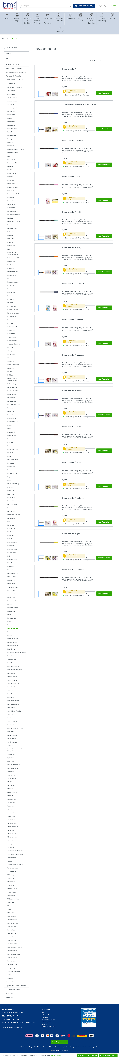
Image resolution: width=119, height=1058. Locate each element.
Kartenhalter (11, 397)
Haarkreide (10, 368)
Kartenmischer (11, 401)
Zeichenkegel (11, 930)
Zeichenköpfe (11, 940)
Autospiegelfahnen (13, 108)
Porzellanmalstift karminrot (73, 319)
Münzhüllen (10, 570)
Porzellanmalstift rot (70, 69)
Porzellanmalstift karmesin (73, 355)
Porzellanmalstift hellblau (72, 140)
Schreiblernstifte (12, 694)
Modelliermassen (12, 559)
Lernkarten (10, 494)
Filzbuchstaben (12, 275)
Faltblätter (10, 232)
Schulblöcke (11, 707)
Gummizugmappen (13, 364)
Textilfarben (11, 816)
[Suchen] (71, 6)
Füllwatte (10, 323)
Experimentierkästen (13, 228)
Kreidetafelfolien (12, 449)
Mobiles (9, 556)
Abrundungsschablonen (14, 87)
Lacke (9, 480)
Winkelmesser (11, 906)
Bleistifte (10, 170)
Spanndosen (11, 754)
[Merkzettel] (100, 5)
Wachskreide (11, 885)
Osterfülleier (11, 590)
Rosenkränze (11, 649)
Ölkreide (10, 978)
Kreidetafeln (11, 453)
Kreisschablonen (12, 459)
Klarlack (9, 425)
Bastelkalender (12, 128)
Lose (8, 521)
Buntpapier (10, 197)
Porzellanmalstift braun (71, 426)
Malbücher (10, 535)
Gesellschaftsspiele (13, 344)
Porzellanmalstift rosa (71, 176)
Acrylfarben (11, 90)
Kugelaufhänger (12, 473)
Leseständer (11, 497)
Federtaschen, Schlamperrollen (17, 258)
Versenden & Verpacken (14, 76)
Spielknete (10, 761)
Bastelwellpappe (12, 152)
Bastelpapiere (11, 135)
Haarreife (10, 371)
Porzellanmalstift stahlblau (73, 283)
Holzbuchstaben (12, 391)
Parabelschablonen (13, 607)
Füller (9, 320)
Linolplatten (11, 511)
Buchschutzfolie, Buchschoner (16, 194)
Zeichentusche (12, 957)
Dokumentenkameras (13, 214)
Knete (9, 428)
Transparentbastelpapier (15, 851)
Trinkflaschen (11, 857)
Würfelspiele (11, 913)
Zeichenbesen (11, 916)
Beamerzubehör (12, 163)
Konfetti (10, 439)
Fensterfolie (11, 268)
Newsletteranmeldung (48, 1026)
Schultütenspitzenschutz (15, 728)
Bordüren (10, 177)
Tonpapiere (11, 844)
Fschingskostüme (12, 309)
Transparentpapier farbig (15, 854)
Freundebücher (12, 306)
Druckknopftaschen (13, 221)
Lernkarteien (11, 490)
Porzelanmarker (12, 47)
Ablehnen (81, 1055)
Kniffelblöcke (11, 435)
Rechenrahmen (12, 642)
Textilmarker (11, 820)
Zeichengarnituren (13, 923)
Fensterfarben (11, 265)
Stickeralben (11, 785)
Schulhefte (10, 714)
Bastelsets (10, 142)
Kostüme (10, 442)
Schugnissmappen (13, 704)
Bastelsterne (11, 146)
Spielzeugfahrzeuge (13, 764)
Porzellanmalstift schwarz (73, 569)
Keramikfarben (11, 415)
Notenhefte (11, 580)
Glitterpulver (11, 351)
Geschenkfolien (12, 340)
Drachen (10, 218)
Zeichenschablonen (13, 954)
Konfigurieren (92, 1055)
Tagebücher (11, 806)
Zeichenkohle (11, 937)
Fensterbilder (11, 261)
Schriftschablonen (13, 700)
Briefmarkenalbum (13, 187)
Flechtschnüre (11, 296)
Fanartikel (10, 235)
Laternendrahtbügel (13, 484)
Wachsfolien (11, 878)
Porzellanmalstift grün (71, 462)
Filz (8, 278)
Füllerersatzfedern (13, 313)
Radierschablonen (13, 638)
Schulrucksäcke (12, 721)
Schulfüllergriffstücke (14, 711)
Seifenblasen (11, 738)
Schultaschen (11, 725)
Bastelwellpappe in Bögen (15, 149)
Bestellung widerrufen (59, 1042)
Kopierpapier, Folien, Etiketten (16, 986)
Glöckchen (10, 361)
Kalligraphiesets (12, 394)
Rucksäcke (10, 656)
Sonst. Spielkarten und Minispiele (14, 750)
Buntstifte (10, 201)
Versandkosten (55, 1047)
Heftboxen (10, 375)
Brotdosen (10, 190)
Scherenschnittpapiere (14, 669)
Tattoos (9, 809)
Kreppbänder (11, 466)
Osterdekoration (12, 587)
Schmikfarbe (11, 673)
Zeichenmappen (12, 944)
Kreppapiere (11, 463)
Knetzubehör (11, 432)
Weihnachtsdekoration (14, 899)
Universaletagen (12, 868)
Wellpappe (10, 902)
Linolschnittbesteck (13, 515)
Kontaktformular (17, 1027)
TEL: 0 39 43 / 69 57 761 (10, 1016)
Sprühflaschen (11, 778)
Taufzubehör (11, 813)
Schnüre (10, 690)
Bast (8, 156)
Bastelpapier (11, 139)
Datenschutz (46, 1015)
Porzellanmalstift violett (72, 391)
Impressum (45, 1017)
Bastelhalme (11, 125)
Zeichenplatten (12, 950)
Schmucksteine (12, 680)
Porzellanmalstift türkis (72, 212)
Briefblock (10, 180)
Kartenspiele (11, 408)
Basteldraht (11, 115)
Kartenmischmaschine (14, 404)
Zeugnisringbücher (13, 968)
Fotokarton (10, 302)
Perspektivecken (12, 618)
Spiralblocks (11, 771)
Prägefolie (10, 632)
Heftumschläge (12, 384)
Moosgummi (11, 566)
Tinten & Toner (11, 982)
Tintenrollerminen (12, 837)
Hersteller (8, 53)
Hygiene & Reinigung (13, 64)
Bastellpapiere (11, 132)
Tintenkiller (10, 830)
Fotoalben (10, 299)
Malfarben (10, 539)
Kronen (9, 470)
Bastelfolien (11, 121)
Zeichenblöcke (12, 919)
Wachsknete (11, 882)
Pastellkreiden (11, 611)
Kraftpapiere (11, 446)
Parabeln (10, 604)
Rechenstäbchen (12, 645)
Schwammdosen (12, 735)
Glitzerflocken (11, 354)
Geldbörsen (11, 330)
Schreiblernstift (12, 697)
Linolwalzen (11, 518)
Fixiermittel (10, 285)
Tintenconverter (12, 826)
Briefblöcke (11, 183)
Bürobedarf (9, 997)
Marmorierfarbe (12, 549)
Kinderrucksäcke (12, 422)
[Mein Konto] (105, 5)
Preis (6, 58)
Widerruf (44, 1024)
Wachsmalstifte (12, 888)
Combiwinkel (11, 208)
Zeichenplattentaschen (14, 947)
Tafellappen (11, 802)
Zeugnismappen (12, 964)
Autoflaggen (11, 104)
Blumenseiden (11, 173)
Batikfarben (11, 159)
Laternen (10, 487)
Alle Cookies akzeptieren (108, 1055)
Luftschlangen (11, 528)
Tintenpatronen (12, 833)
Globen (9, 358)
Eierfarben (10, 225)
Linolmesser (11, 508)
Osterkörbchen (12, 594)
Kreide (9, 456)
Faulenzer (10, 242)
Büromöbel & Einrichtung (14, 68)
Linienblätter (11, 501)
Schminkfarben (12, 676)
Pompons (10, 625)
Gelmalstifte (11, 333)
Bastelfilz (10, 118)
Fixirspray (10, 289)
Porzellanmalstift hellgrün (73, 498)
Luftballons (10, 525)
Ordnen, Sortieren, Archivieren (16, 72)
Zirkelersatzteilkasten (14, 971)
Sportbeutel (11, 775)
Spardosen (10, 758)
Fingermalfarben (12, 282)
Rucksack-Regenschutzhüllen (16, 652)
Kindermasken (11, 418)
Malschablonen (12, 542)
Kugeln (9, 477)
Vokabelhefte (11, 871)
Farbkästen (10, 239)
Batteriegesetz (46, 1022)
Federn (9, 249)
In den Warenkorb (104, 93)
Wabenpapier (11, 875)
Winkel (9, 909)
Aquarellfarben (12, 101)
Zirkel (9, 975)
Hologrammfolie (12, 387)
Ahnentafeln (11, 94)
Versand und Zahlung (48, 1019)
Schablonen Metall (13, 666)
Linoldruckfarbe (12, 504)
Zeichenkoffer (11, 933)
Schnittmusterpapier (13, 687)
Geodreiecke (11, 337)
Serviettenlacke (12, 742)
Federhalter (11, 245)
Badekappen (11, 111)
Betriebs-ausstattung (13, 989)
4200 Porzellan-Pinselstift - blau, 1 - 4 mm (79, 105)
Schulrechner (11, 718)
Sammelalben (11, 659)
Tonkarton (10, 840)
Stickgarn (10, 789)
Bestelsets (10, 166)
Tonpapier (10, 847)
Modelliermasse (12, 563)
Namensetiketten (12, 573)
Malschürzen (11, 545)
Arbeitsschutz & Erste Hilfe (15, 80)
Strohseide (10, 795)
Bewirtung (9, 993)
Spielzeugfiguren (12, 768)
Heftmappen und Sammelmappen (12, 379)
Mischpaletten (11, 552)
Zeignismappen (12, 961)
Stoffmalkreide (12, 792)
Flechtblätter (11, 292)
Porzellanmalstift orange (72, 248)
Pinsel (9, 621)
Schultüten (10, 731)
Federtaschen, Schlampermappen (13, 253)
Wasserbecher (11, 895)
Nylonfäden (11, 583)
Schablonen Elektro (13, 663)
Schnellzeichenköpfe (14, 683)
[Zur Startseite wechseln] (9, 5)
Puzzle (9, 635)
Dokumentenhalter (13, 211)
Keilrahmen (10, 411)
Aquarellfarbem (12, 97)
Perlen (9, 614)
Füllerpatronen (12, 316)
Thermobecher (12, 823)
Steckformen (11, 782)
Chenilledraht (11, 204)
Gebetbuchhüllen (12, 327)
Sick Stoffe (11, 745)
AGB (43, 1012)
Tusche (9, 861)
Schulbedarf (10, 84)
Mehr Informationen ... (56, 1055)
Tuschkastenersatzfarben (15, 864)
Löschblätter (11, 532)
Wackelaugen (11, 892)
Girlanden (10, 347)
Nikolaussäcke (11, 576)
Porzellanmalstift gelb (71, 534)
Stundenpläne (11, 799)
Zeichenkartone (12, 926)
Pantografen (11, 597)
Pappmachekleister (13, 601)
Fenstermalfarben (12, 271)
